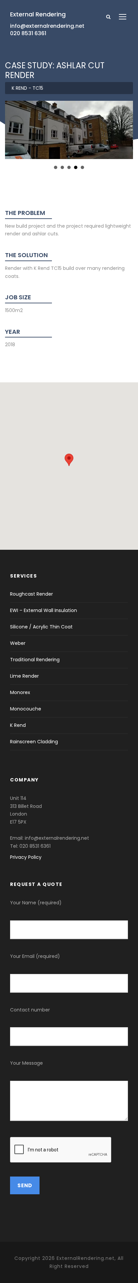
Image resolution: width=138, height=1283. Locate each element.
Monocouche (25, 708)
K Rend (18, 725)
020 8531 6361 (28, 33)
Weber (17, 643)
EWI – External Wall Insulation (43, 610)
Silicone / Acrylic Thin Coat (41, 626)
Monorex (20, 692)
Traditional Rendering (35, 659)
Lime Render (24, 676)
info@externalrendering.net (47, 26)
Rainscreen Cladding (34, 741)
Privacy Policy (26, 857)
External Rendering (38, 14)
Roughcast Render (31, 594)
